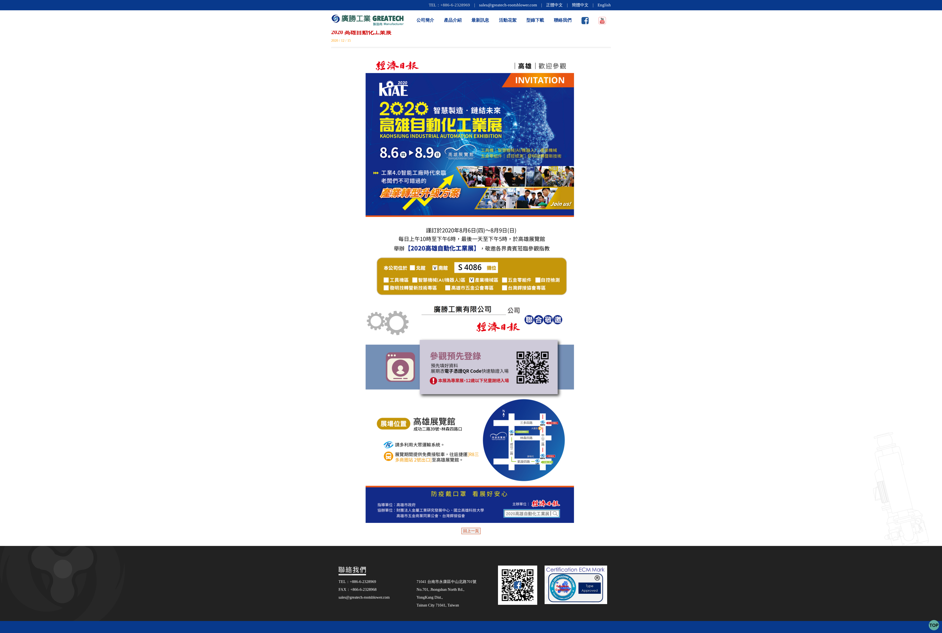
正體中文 (554, 5)
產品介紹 (453, 20)
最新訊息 (480, 20)
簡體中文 (580, 5)
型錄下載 (535, 20)
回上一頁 (471, 531)
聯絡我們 (563, 20)
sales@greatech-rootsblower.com (508, 5)
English (604, 5)
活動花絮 (508, 20)
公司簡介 (425, 20)
